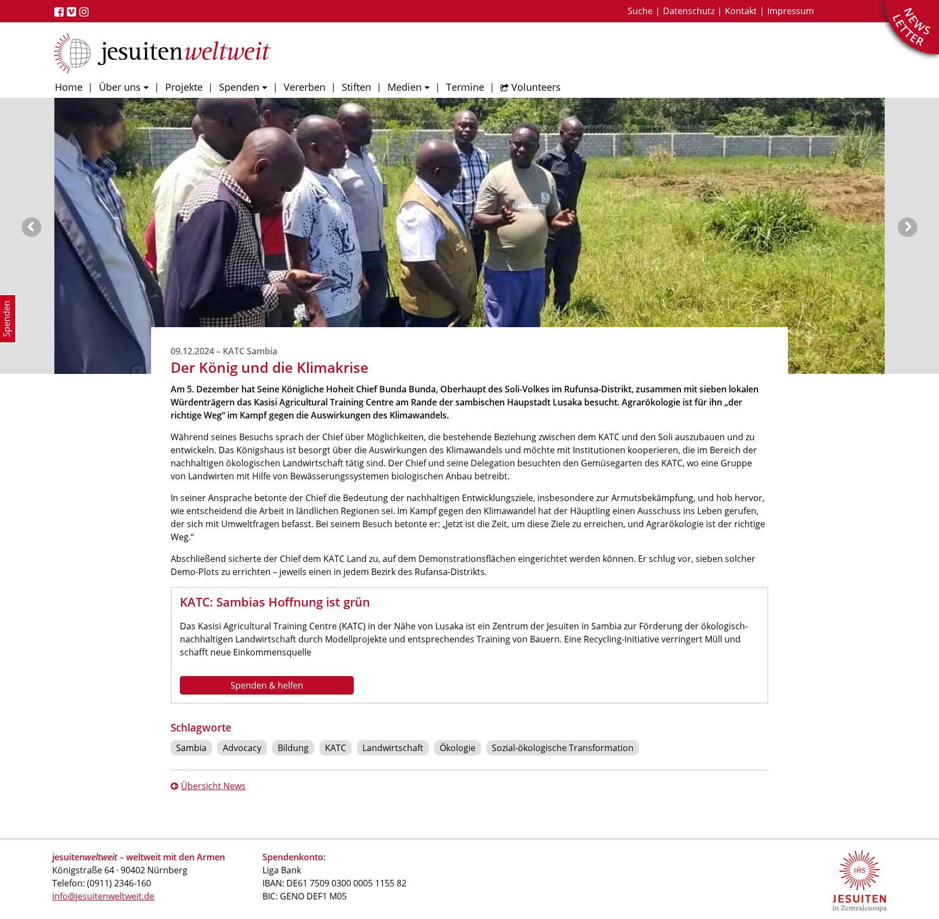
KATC (335, 748)
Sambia (191, 748)
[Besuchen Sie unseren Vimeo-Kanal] (73, 12)
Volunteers (536, 86)
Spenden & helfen (266, 685)
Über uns (120, 86)
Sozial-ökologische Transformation (563, 748)
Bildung (293, 748)
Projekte (184, 86)
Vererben (304, 86)
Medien (404, 86)
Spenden (239, 86)
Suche (640, 11)
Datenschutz (689, 11)
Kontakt (741, 11)
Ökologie (457, 748)
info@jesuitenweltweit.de (103, 896)
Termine (465, 86)
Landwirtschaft (392, 748)
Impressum (790, 11)
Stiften (356, 86)
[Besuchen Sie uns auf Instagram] (85, 12)
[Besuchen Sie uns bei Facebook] (60, 12)
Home (69, 86)
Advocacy (242, 748)
